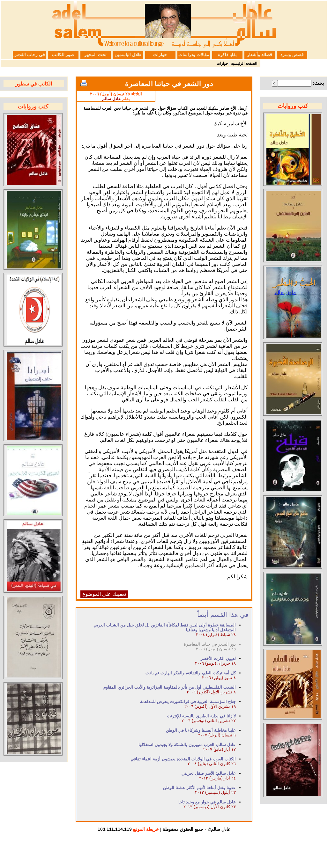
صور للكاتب (63, 54)
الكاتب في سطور (34, 83)
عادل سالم (111, 98)
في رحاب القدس (29, 54)
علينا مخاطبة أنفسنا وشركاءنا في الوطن (201, 730)
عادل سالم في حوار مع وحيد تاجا (207, 802)
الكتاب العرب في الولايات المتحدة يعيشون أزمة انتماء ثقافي (183, 759)
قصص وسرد (292, 54)
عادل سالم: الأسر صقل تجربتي (209, 773)
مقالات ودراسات (193, 54)
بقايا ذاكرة (227, 54)
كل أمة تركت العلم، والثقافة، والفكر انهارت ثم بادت (190, 672)
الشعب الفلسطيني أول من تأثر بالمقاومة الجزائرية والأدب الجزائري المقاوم (169, 687)
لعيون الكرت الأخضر (218, 658)
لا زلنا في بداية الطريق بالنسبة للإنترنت (201, 715)
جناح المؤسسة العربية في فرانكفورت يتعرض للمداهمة (188, 701)
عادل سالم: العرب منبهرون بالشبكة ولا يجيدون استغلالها (187, 744)
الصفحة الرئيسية (244, 63)
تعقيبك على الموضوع (104, 594)
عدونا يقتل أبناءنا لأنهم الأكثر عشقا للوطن (199, 787)
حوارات (160, 54)
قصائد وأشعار (259, 54)
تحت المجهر (95, 54)
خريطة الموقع (146, 829)
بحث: (318, 83)
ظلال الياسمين (128, 54)
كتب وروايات (293, 106)
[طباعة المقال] (83, 83)
